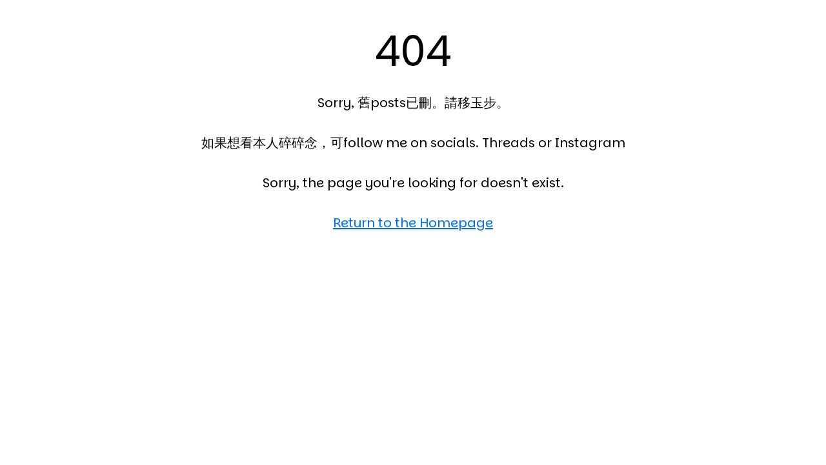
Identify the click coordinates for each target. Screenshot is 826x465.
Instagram (590, 143)
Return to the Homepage (413, 223)
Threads (508, 143)
